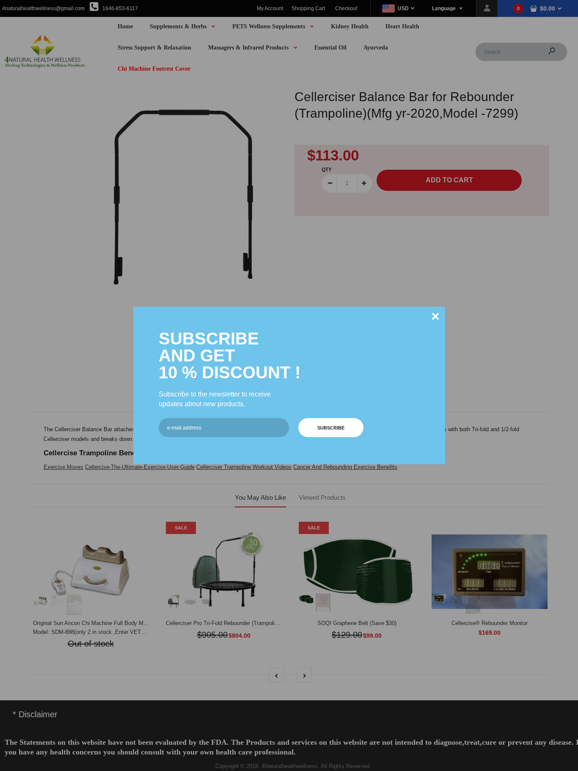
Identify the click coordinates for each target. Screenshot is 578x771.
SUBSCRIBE (330, 427)
